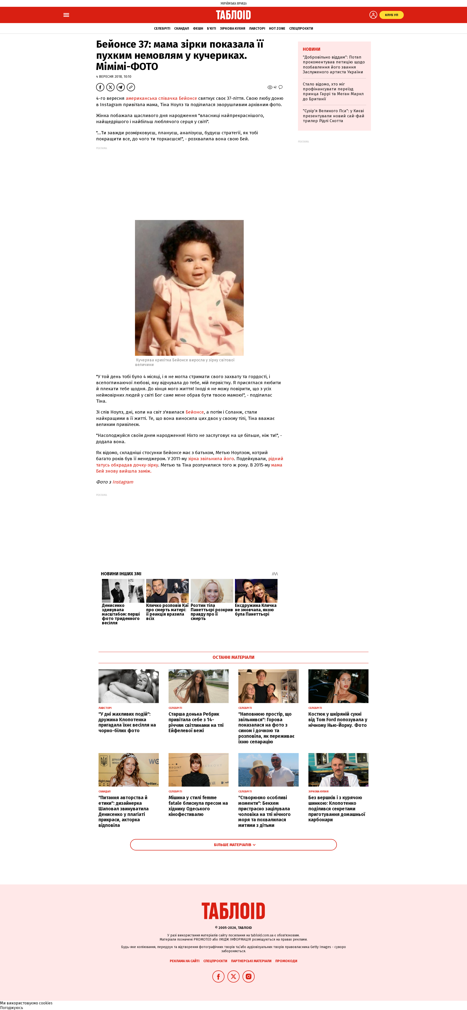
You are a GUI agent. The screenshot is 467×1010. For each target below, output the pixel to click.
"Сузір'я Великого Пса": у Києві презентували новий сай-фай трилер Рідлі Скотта (333, 115)
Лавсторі (257, 28)
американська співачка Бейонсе (161, 98)
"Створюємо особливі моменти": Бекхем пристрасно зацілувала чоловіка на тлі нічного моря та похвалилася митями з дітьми (264, 811)
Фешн (198, 28)
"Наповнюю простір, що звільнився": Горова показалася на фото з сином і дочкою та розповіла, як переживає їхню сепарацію (266, 728)
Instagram (123, 482)
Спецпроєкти (301, 28)
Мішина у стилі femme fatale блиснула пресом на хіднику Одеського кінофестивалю (198, 806)
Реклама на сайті (184, 961)
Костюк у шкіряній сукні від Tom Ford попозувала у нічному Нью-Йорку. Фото (337, 719)
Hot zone (277, 28)
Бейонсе (195, 412)
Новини (311, 49)
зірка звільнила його (211, 458)
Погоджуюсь (11, 1007)
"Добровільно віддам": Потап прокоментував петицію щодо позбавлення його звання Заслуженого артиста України (334, 65)
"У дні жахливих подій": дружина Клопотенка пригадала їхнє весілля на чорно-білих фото (127, 722)
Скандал (181, 28)
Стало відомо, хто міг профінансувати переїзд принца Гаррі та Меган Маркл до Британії (333, 92)
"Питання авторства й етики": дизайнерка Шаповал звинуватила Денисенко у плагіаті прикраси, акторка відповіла (124, 811)
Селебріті (162, 28)
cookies (46, 1003)
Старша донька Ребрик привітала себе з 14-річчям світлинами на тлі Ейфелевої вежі (196, 722)
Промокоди (286, 961)
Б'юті (211, 28)
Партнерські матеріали (251, 961)
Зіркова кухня (232, 28)
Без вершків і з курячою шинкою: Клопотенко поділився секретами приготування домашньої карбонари (336, 809)
